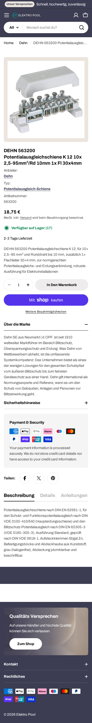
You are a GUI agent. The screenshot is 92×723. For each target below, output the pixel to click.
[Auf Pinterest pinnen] (53, 478)
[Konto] (76, 15)
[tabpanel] (46, 532)
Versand (26, 217)
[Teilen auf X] (39, 478)
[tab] (19, 497)
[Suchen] (81, 27)
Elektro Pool (25, 714)
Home (8, 43)
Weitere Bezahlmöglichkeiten (46, 311)
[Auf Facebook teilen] (24, 478)
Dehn (23, 43)
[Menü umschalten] (6, 15)
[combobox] (46, 27)
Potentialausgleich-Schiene (27, 189)
